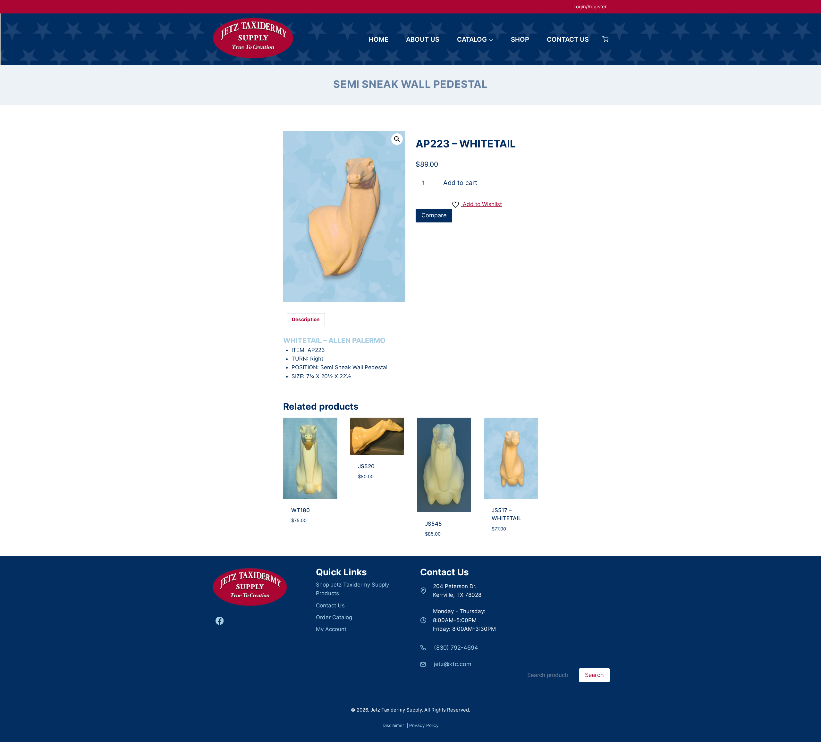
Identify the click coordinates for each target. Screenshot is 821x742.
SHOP (520, 39)
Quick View (310, 549)
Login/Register (590, 7)
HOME (378, 39)
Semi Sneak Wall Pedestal (410, 84)
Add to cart (460, 183)
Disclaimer (394, 725)
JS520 (366, 466)
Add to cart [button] (310, 526)
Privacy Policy (424, 725)
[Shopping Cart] (605, 39)
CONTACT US (568, 39)
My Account (331, 629)
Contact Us (330, 605)
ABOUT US (422, 39)
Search (534, 664)
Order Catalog (334, 617)
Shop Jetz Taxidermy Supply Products (352, 588)
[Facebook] (219, 621)
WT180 (300, 510)
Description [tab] (306, 319)
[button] (397, 139)
